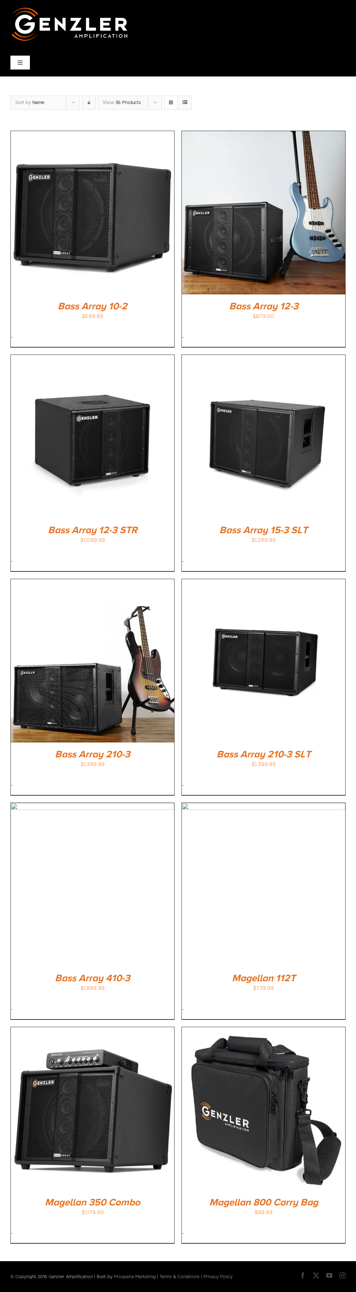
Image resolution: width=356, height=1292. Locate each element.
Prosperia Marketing (135, 1277)
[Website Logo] (69, 9)
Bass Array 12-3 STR (92, 530)
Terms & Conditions (180, 1277)
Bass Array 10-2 (92, 306)
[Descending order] (89, 103)
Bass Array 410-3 (92, 978)
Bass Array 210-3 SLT (264, 754)
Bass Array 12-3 (263, 306)
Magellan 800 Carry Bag (263, 1203)
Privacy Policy (218, 1277)
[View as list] (185, 102)
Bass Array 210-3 (92, 754)
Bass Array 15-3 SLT (263, 530)
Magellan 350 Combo (92, 1203)
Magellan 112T (264, 978)
